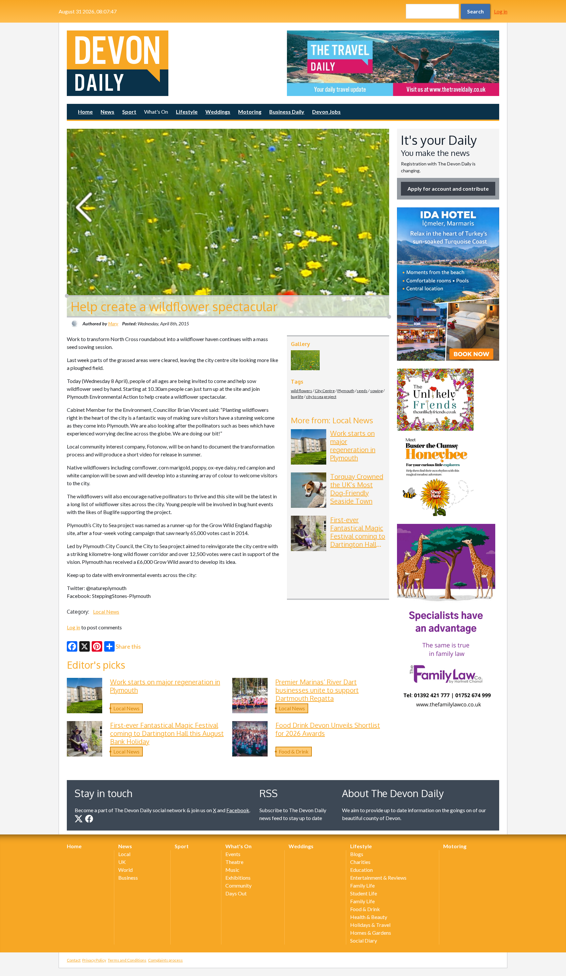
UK (122, 862)
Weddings (217, 111)
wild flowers (301, 390)
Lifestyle (187, 111)
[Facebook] (72, 646)
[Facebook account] (89, 819)
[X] (84, 646)
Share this (128, 646)
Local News (106, 611)
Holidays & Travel (370, 925)
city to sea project (321, 396)
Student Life (363, 893)
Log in (500, 11)
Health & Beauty (368, 917)
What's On (156, 111)
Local (124, 854)
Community (238, 885)
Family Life (362, 885)
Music (232, 870)
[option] (393, 63)
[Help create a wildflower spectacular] (305, 360)
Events (232, 854)
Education (361, 870)
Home (85, 111)
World (125, 870)
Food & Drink (294, 751)
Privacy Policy (94, 960)
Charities (360, 862)
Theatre (234, 862)
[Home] (173, 63)
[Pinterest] (97, 646)
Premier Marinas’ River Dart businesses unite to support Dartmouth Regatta (317, 690)
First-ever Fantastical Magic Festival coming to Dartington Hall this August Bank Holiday (357, 540)
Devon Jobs (326, 111)
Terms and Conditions (127, 960)
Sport (129, 111)
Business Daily (286, 111)
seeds (362, 390)
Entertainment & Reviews (378, 877)
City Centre (325, 390)
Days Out (236, 893)
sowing (376, 390)
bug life (297, 396)
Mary (113, 323)
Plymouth (345, 390)
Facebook (237, 810)
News (107, 111)
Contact (74, 960)
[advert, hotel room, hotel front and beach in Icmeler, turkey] (448, 284)
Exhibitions (238, 877)
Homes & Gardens (370, 932)
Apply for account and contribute (448, 188)
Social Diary (363, 940)
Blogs (356, 854)
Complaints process (165, 960)
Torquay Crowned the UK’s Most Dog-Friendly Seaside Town (356, 488)
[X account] (79, 819)
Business (128, 877)
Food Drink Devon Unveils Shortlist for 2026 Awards (327, 729)
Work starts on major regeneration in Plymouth (352, 445)
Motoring (249, 111)
